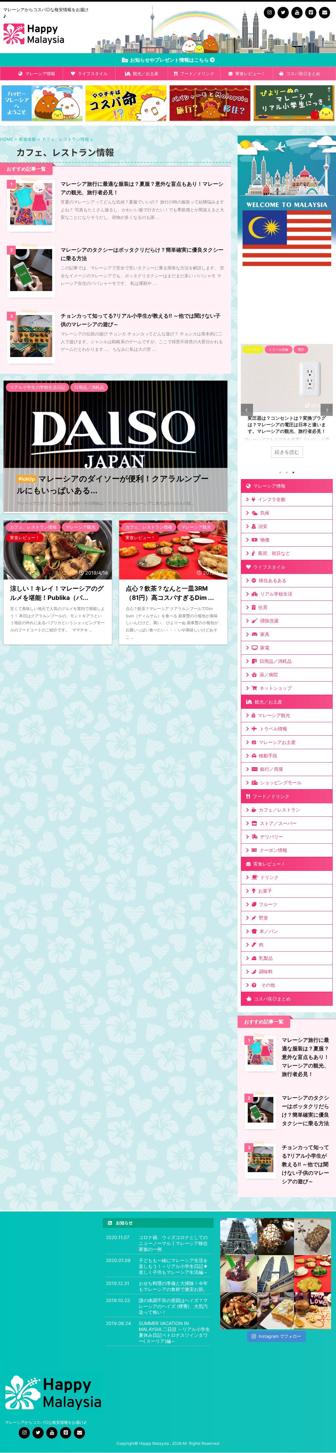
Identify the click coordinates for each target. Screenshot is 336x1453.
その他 (267, 985)
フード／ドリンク (196, 73)
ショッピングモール (280, 782)
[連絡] (324, 12)
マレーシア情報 (39, 73)
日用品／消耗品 (274, 661)
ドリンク (268, 877)
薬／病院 (267, 674)
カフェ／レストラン (278, 809)
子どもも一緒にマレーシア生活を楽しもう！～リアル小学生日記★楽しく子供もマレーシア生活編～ (173, 1266)
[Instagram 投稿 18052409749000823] (275, 1310)
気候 (263, 513)
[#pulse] (312, 1310)
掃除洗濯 (268, 620)
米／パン (267, 931)
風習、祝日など (272, 553)
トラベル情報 (272, 728)
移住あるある (271, 580)
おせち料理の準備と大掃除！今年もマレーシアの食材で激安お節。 (173, 1286)
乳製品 (264, 958)
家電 (263, 647)
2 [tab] (287, 472)
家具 (263, 634)
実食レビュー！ (249, 73)
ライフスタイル (91, 73)
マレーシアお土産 (276, 742)
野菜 (262, 917)
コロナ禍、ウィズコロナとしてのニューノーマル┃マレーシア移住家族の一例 (173, 1243)
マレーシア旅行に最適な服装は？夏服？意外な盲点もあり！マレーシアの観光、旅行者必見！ (305, 1057)
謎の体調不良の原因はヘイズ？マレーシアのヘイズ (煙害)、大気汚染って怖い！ (173, 1306)
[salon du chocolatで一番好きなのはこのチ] (275, 1236)
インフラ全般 (270, 499)
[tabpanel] (287, 404)
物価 (263, 539)
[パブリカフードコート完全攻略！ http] (238, 1310)
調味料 (264, 971)
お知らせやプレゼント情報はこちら (170, 60)
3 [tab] (293, 472)
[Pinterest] (310, 12)
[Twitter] (283, 12)
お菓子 (264, 891)
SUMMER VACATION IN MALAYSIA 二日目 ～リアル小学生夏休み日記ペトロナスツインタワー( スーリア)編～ (174, 1332)
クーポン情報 (272, 850)
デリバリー (270, 836)
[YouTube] (297, 12)
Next (327, 410)
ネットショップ (274, 688)
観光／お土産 (144, 73)
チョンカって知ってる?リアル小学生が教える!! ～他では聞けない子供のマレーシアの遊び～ (305, 1164)
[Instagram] (269, 12)
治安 (261, 526)
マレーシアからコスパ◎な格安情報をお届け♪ (46, 1422)
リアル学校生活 (275, 594)
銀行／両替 (270, 769)
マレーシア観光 (272, 715)
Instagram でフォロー (280, 1336)
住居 (261, 607)
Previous (247, 410)
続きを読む (287, 452)
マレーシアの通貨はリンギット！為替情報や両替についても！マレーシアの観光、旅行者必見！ (286, 424)
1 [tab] (280, 472)
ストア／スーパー (277, 823)
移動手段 (266, 755)
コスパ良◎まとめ (302, 73)
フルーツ (266, 904)
